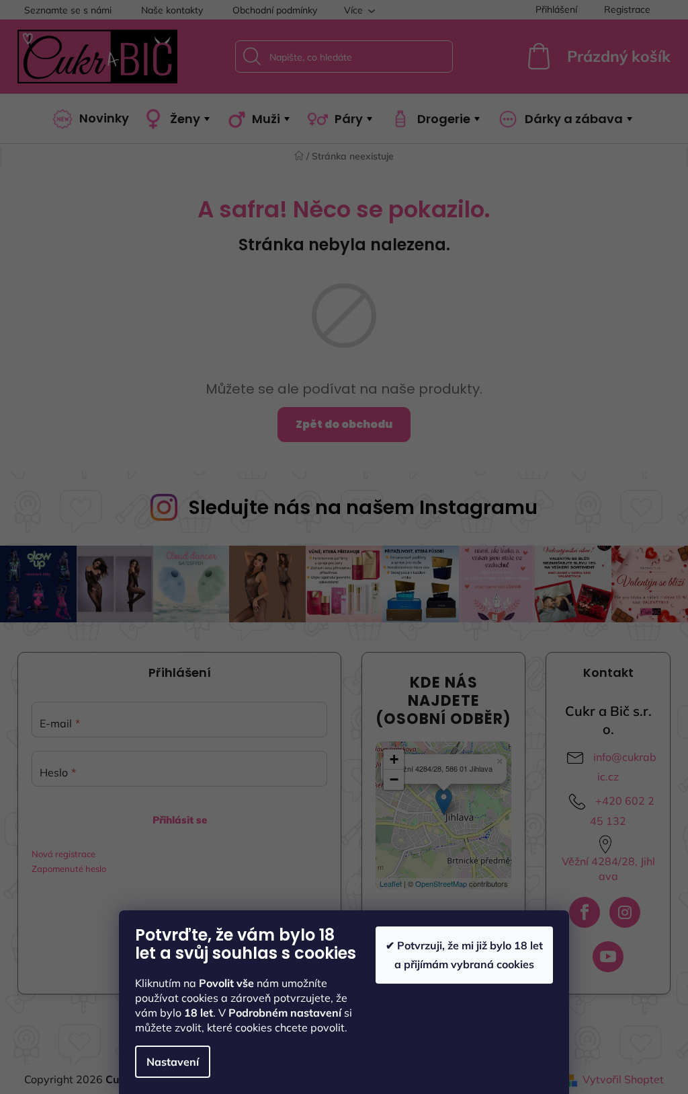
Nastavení (172, 1061)
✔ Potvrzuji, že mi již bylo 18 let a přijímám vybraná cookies (464, 954)
